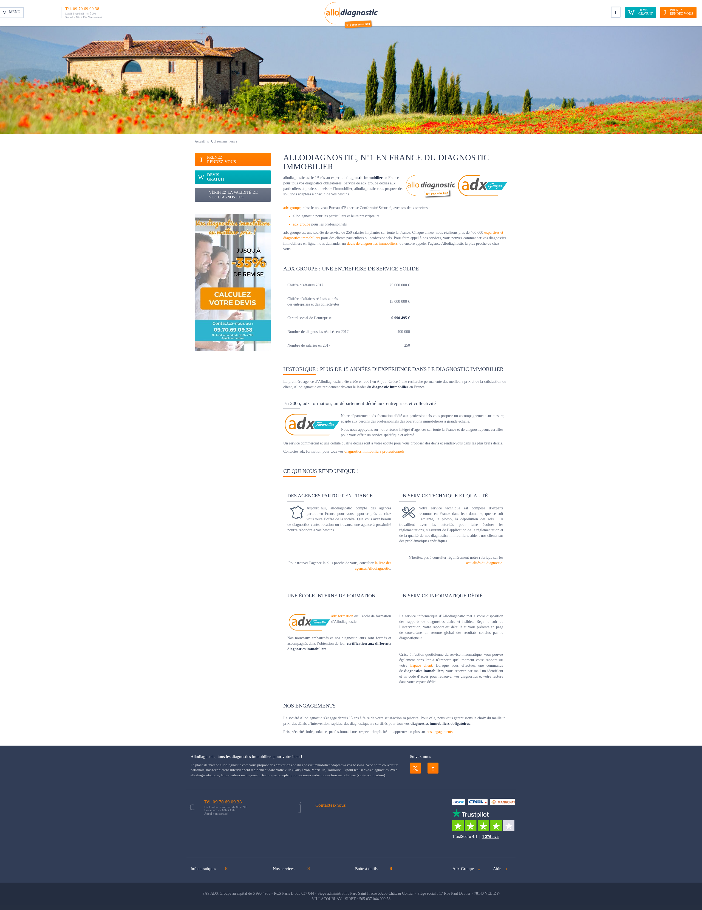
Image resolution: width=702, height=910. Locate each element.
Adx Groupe (463, 868)
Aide (497, 868)
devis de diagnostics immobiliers (372, 243)
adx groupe (292, 208)
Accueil (200, 141)
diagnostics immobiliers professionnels (374, 451)
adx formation (342, 616)
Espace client (421, 665)
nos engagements (439, 732)
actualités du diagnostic (484, 563)
